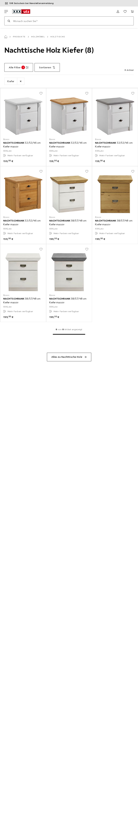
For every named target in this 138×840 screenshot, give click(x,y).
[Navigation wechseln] (6, 11)
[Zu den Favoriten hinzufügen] (41, 93)
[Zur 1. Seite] (69, 334)
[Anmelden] (117, 11)
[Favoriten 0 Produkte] (125, 11)
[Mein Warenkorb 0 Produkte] (132, 11)
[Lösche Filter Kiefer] (20, 81)
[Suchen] (8, 21)
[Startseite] (5, 36)
